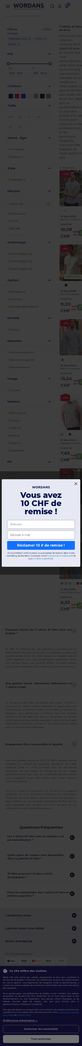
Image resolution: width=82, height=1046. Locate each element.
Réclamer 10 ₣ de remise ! (41, 545)
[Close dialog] (76, 484)
